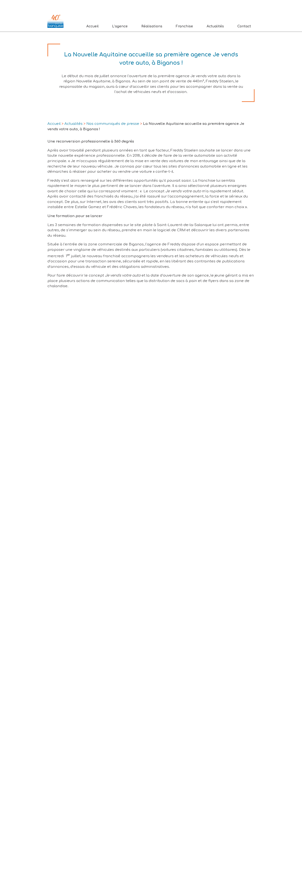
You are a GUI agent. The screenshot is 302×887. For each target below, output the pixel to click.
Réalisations (151, 26)
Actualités (215, 26)
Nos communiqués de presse (112, 124)
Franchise (184, 26)
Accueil (92, 26)
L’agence (120, 26)
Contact (244, 26)
